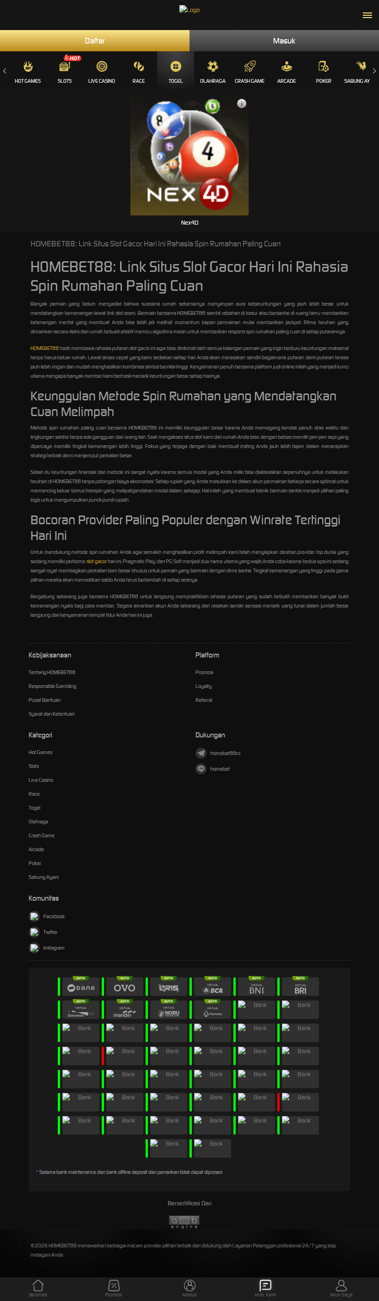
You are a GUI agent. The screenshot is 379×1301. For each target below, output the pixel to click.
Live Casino (101, 81)
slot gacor (96, 561)
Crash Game (249, 81)
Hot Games (28, 81)
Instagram (54, 948)
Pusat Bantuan (45, 700)
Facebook (54, 916)
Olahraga (213, 81)
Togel (176, 81)
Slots (65, 81)
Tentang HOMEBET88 (52, 672)
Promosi (204, 672)
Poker (323, 81)
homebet (220, 769)
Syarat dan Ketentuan (52, 714)
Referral (204, 700)
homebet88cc (225, 753)
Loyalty (204, 686)
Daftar (95, 41)
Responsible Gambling (52, 686)
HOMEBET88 (45, 348)
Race (139, 81)
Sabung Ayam (360, 81)
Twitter (50, 932)
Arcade (286, 81)
